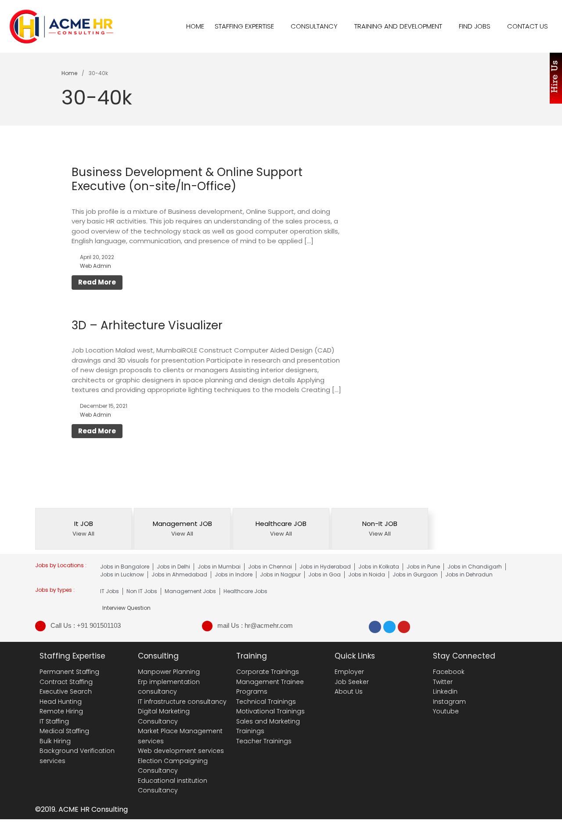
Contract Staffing (66, 681)
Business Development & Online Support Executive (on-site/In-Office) (187, 179)
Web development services (181, 750)
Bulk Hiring (55, 741)
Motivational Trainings (270, 711)
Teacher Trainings (264, 741)
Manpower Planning (169, 671)
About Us (349, 691)
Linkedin (445, 691)
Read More (97, 282)
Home (195, 26)
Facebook (449, 671)
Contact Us (527, 26)
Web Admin (95, 266)
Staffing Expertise (244, 26)
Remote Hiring (61, 711)
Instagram (449, 701)
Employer (349, 671)
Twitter (443, 681)
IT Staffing (54, 721)
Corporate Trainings (267, 671)
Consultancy (314, 26)
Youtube (446, 711)
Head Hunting (61, 701)
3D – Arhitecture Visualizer (147, 325)
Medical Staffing (64, 731)
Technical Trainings (266, 701)
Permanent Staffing (69, 671)
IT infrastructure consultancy (182, 701)
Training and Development (398, 26)
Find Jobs (474, 26)
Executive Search (66, 691)
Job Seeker (352, 681)
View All (83, 533)
